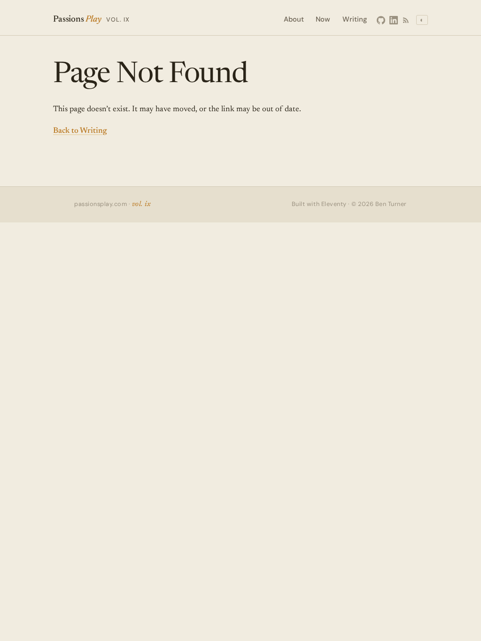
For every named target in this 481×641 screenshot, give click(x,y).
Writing (354, 19)
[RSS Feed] (406, 20)
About (294, 19)
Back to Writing (80, 131)
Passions (91, 19)
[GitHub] (381, 20)
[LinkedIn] (393, 20)
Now (323, 19)
